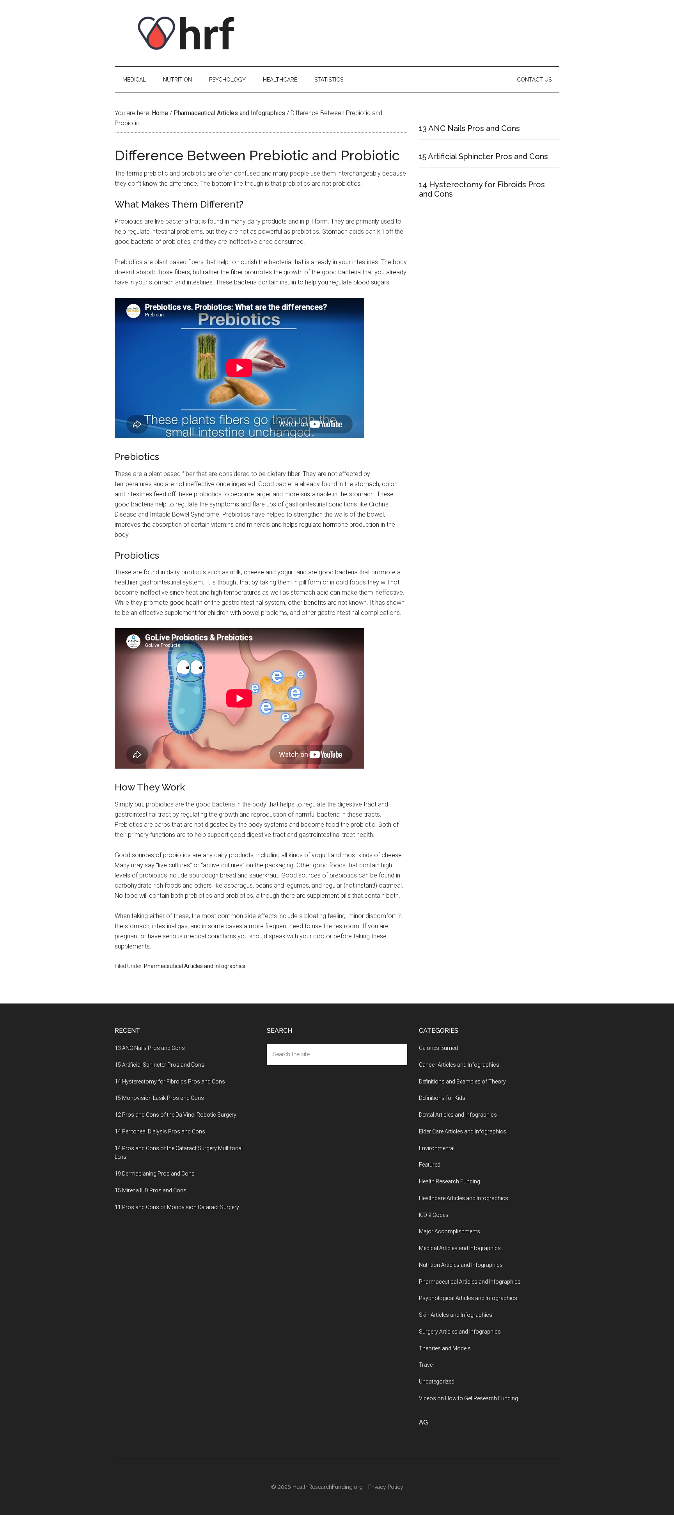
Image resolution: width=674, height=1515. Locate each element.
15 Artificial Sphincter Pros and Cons (483, 156)
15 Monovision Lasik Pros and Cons (159, 1098)
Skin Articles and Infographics (455, 1315)
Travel (426, 1365)
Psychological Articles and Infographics (468, 1298)
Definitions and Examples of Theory (462, 1081)
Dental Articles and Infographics (458, 1115)
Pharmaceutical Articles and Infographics (194, 966)
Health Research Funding (449, 1181)
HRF (189, 33)
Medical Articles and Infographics (460, 1248)
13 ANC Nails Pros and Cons (469, 128)
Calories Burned (438, 1048)
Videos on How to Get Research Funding (468, 1398)
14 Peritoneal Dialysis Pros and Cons (160, 1131)
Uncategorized (436, 1381)
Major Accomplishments (449, 1231)
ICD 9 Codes (434, 1215)
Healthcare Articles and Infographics (463, 1198)
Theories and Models (445, 1348)
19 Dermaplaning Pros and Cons (155, 1173)
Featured (429, 1165)
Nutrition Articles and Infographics (461, 1265)
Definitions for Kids (442, 1098)
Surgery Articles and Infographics (460, 1332)
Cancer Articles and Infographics (459, 1065)
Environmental (436, 1148)
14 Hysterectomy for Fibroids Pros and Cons (170, 1081)
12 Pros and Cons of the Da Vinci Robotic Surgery (175, 1115)
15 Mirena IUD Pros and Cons (150, 1190)
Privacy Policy (385, 1487)
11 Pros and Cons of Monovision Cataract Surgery (177, 1207)
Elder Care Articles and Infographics (462, 1131)
